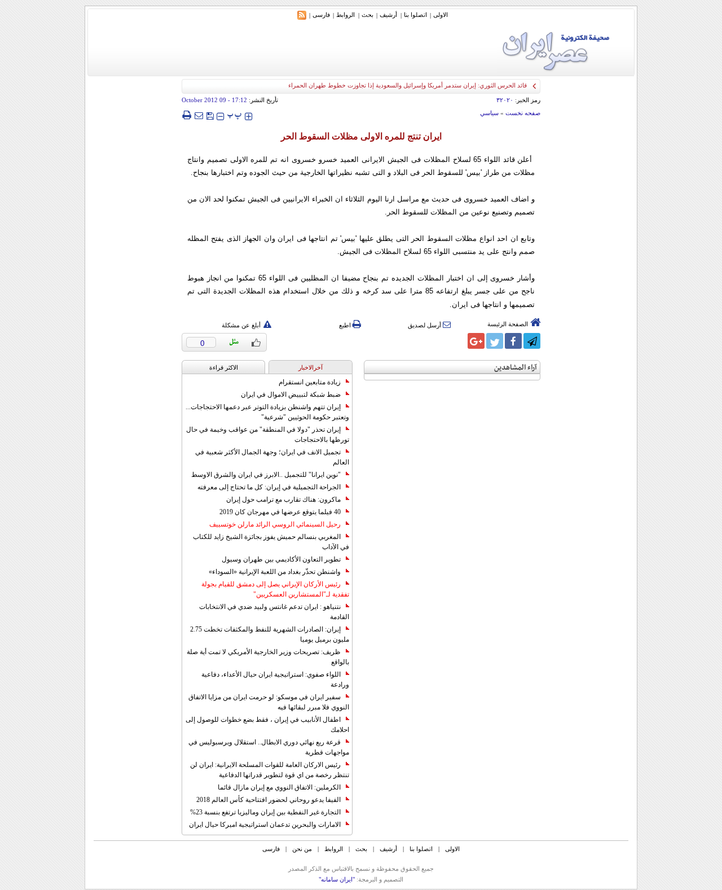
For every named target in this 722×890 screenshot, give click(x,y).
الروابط (345, 14)
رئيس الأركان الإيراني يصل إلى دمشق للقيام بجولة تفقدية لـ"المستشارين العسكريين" (275, 589)
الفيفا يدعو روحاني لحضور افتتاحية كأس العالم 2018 (268, 800)
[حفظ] (210, 115)
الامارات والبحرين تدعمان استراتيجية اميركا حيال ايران (265, 824)
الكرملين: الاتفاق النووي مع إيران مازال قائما (279, 787)
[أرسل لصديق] (198, 115)
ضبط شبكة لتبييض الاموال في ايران (291, 394)
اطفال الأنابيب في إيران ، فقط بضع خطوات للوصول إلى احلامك (267, 725)
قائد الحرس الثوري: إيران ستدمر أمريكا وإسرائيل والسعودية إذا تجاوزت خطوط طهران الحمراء (407, 85)
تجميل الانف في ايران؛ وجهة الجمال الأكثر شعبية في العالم (272, 457)
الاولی (440, 14)
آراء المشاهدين (515, 367)
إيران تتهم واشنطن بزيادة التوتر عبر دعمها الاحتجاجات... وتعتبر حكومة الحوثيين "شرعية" (267, 412)
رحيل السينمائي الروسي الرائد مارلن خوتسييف (275, 524)
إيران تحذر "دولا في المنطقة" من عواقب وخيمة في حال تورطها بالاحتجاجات (267, 435)
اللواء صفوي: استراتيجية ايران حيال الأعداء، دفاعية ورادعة (275, 679)
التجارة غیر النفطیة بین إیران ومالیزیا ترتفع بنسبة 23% (265, 812)
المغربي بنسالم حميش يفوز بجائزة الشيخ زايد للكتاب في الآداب (271, 542)
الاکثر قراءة (223, 367)
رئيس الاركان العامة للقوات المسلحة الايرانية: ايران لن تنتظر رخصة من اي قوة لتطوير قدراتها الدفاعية (269, 770)
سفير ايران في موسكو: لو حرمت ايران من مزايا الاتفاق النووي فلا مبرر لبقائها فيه (268, 702)
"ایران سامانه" (337, 879)
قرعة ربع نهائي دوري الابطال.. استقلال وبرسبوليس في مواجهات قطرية (268, 747)
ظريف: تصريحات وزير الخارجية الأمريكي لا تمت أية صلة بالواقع (268, 657)
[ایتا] (457, 341)
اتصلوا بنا (415, 14)
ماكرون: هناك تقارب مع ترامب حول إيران (283, 499)
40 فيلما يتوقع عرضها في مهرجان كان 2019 (280, 512)
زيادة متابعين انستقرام (310, 382)
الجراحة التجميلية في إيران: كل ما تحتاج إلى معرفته (269, 487)
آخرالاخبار (310, 367)
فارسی (321, 14)
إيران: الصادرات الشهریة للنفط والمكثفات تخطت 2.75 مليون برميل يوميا (269, 634)
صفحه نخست (522, 112)
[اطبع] (186, 115)
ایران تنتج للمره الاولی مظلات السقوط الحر (361, 136)
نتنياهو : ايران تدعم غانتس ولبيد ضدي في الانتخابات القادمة (274, 612)
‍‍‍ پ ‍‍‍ (234, 114)
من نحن (302, 848)
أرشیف (388, 14)
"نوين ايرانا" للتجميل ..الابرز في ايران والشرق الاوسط (266, 475)
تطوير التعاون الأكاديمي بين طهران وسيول (281, 559)
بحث (367, 14)
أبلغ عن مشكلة (241, 325)
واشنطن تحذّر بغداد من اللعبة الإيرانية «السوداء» (275, 572)
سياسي (489, 112)
